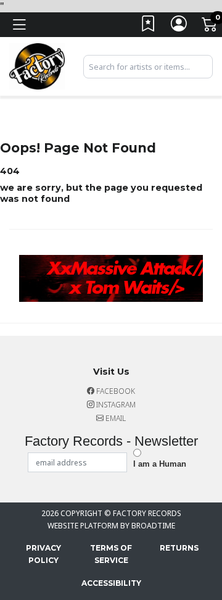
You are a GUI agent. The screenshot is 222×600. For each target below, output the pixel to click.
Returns (179, 547)
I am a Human (159, 464)
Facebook (114, 391)
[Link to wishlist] (148, 26)
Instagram (115, 404)
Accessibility (111, 583)
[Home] (37, 65)
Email (115, 418)
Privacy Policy (43, 554)
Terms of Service (111, 554)
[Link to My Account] (179, 26)
